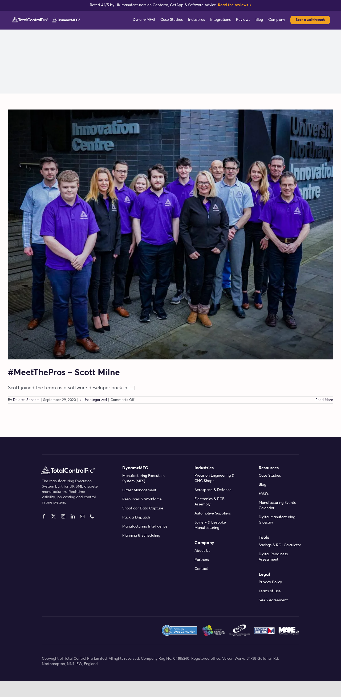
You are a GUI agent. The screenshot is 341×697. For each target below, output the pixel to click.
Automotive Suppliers (212, 513)
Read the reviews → (234, 5)
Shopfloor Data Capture (142, 508)
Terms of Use (270, 591)
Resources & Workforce (142, 499)
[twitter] (53, 516)
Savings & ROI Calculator (280, 545)
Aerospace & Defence (213, 490)
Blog (262, 485)
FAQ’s (264, 494)
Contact (201, 569)
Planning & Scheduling (141, 535)
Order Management (139, 490)
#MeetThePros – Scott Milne (64, 372)
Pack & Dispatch (136, 517)
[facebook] (44, 516)
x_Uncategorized (93, 400)
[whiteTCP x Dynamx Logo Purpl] (46, 19)
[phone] (92, 516)
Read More (324, 400)
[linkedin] (73, 516)
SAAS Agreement (273, 600)
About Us (202, 551)
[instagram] (63, 516)
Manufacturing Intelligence (145, 526)
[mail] (82, 516)
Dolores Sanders (26, 400)
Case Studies (270, 475)
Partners (201, 560)
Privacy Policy (270, 582)
